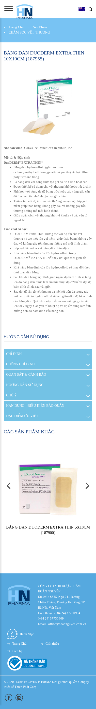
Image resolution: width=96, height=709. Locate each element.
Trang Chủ (16, 27)
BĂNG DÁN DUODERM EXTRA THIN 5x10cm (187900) (48, 530)
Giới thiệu (52, 643)
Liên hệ (17, 651)
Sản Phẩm (40, 27)
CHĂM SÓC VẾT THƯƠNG (29, 32)
